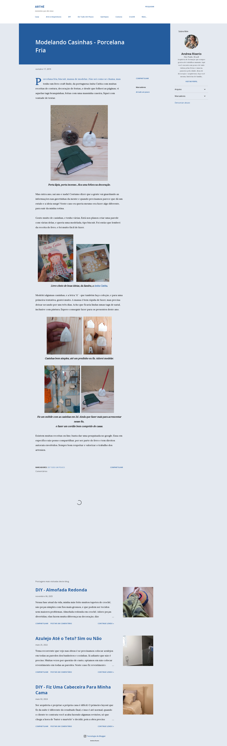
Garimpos (104, 17)
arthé (39, 7)
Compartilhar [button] (142, 78)
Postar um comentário (61, 623)
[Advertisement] (75, 550)
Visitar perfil (191, 81)
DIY (69, 17)
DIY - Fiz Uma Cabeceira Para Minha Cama (73, 690)
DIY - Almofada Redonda (61, 590)
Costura (119, 17)
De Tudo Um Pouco (86, 17)
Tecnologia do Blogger (96, 736)
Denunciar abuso (182, 102)
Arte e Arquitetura (53, 17)
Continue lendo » (106, 623)
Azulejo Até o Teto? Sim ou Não (68, 638)
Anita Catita (100, 285)
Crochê (132, 17)
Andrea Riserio (191, 54)
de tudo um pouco (143, 92)
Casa (37, 17)
